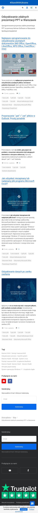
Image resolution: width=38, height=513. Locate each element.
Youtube (4, 381)
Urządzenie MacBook (24, 361)
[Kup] (31, 7)
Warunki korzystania (8, 502)
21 (19, 93)
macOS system (22, 356)
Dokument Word (7, 105)
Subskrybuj (19, 407)
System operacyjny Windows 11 (12, 369)
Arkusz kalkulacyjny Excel (25, 101)
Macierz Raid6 (26, 364)
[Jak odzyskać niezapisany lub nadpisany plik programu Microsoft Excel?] (19, 199)
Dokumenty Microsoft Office (22, 105)
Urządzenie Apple (29, 369)
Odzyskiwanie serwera (9, 356)
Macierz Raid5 (6, 359)
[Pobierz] (27, 7)
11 (18, 328)
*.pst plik (22, 167)
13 (19, 163)
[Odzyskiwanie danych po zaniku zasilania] (19, 290)
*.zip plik (12, 101)
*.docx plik (5, 98)
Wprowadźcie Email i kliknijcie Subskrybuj (15, 452)
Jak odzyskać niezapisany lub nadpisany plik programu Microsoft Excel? (18, 181)
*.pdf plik (13, 98)
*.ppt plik (20, 98)
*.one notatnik (6, 167)
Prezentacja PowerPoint (9, 108)
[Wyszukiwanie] (22, 7)
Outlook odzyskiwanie (9, 171)
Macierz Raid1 (16, 364)
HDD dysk (15, 359)
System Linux (23, 359)
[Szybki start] (36, 7)
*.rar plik (27, 98)
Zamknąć (24, 509)
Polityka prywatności (22, 502)
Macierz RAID (6, 353)
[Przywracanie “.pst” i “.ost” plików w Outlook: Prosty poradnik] (19, 134)
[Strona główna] (3, 7)
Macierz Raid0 (6, 364)
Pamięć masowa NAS (18, 353)
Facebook (10, 381)
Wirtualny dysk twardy (9, 367)
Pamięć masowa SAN (9, 361)
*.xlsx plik (5, 101)
